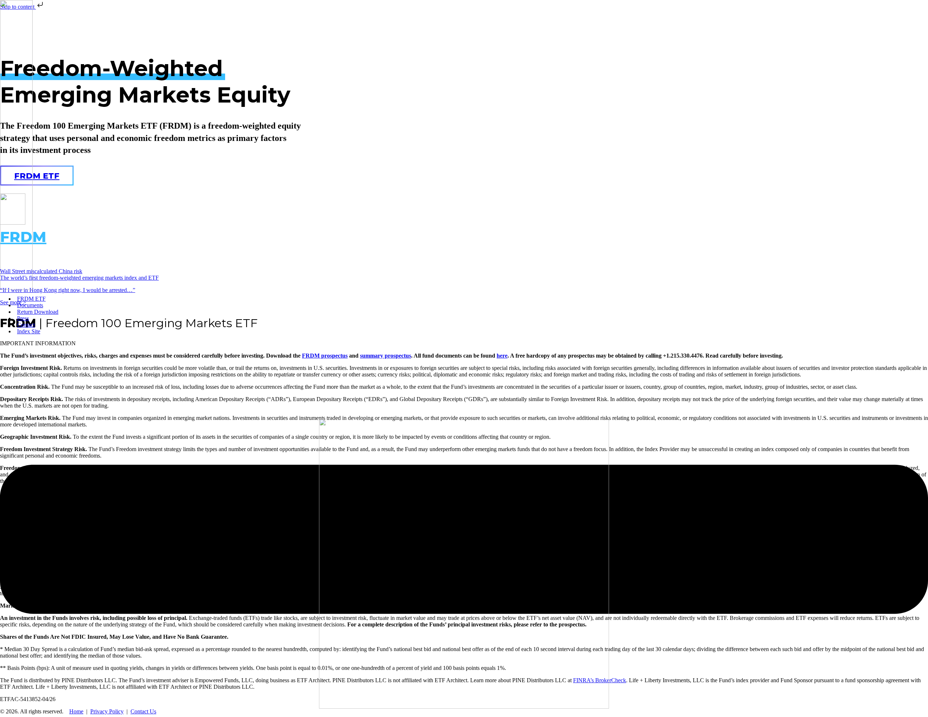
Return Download (37, 312)
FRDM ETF (31, 299)
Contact (26, 325)
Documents (30, 305)
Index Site (28, 331)
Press (23, 318)
